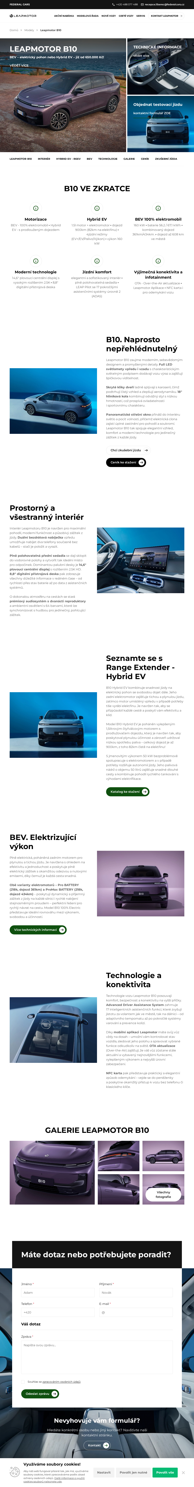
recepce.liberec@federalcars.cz (164, 4)
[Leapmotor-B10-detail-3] (118, 1156)
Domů (14, 30)
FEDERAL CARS (20, 4)
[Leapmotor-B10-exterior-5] (163, 1156)
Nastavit (104, 1472)
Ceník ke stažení (123, 462)
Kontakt (94, 1445)
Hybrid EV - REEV (68, 158)
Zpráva (27, 1336)
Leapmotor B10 (21, 158)
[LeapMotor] (23, 16)
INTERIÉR (44, 158)
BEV (89, 158)
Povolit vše (165, 1472)
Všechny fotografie (163, 1195)
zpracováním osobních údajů (61, 1381)
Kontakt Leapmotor (164, 15)
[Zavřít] (182, 1472)
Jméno (27, 1284)
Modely (29, 30)
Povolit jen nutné (133, 1472)
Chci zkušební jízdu (126, 450)
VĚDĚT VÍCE (19, 65)
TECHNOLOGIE (107, 158)
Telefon (27, 1304)
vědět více (141, 55)
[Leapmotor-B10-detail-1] (118, 1189)
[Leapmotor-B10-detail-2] (52, 1173)
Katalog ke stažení (125, 791)
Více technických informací (35, 930)
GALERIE (129, 158)
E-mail (105, 1304)
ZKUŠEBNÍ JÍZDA (166, 158)
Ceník (145, 158)
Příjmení (106, 1284)
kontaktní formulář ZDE (152, 113)
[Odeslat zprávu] (40, 1393)
